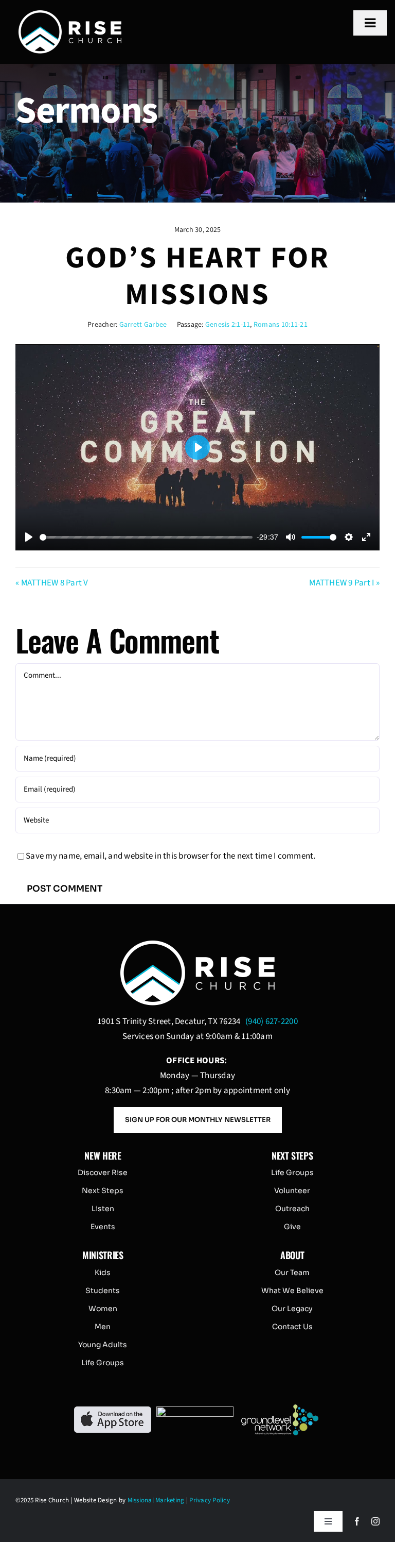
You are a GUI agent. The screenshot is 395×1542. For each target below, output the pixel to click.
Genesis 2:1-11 (227, 325)
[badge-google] (195, 1410)
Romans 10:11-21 (281, 325)
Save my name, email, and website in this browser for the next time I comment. (171, 856)
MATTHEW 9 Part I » (344, 583)
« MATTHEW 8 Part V (51, 583)
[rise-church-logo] (70, 14)
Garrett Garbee (143, 325)
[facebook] (357, 1521)
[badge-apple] (112, 1410)
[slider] (146, 537)
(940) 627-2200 (271, 1021)
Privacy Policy (209, 1500)
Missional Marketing (156, 1500)
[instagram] (375, 1521)
